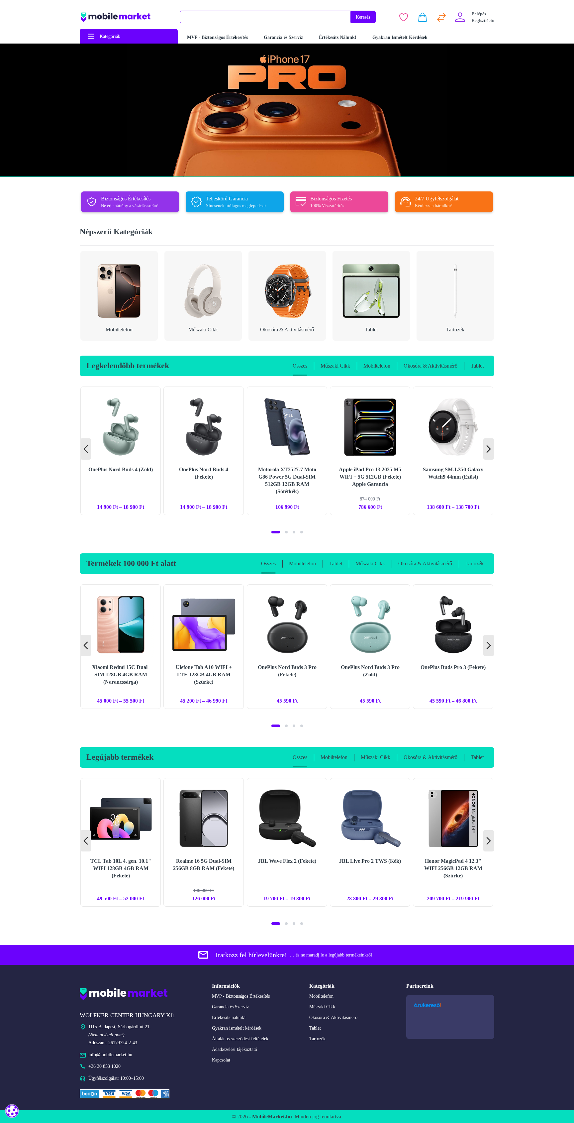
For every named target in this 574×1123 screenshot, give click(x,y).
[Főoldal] (125, 17)
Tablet (315, 1028)
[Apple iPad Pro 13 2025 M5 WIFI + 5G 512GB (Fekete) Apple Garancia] (370, 451)
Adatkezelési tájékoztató (234, 1049)
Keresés (363, 17)
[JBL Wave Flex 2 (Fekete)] (287, 842)
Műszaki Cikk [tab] (335, 366)
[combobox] (265, 17)
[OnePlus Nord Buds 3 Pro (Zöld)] (370, 647)
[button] (275, 532)
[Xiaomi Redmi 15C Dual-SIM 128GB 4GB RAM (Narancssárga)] (120, 647)
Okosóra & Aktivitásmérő (333, 1017)
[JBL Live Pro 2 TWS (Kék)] (370, 842)
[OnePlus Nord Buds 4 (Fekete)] (203, 451)
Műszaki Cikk (322, 1006)
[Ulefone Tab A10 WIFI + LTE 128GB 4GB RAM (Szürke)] (203, 647)
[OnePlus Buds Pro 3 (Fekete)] (453, 647)
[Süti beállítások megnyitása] (12, 1111)
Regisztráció (483, 20)
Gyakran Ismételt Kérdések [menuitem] (400, 37)
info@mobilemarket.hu (110, 1054)
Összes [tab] (300, 366)
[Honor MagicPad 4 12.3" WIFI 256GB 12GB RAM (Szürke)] (453, 842)
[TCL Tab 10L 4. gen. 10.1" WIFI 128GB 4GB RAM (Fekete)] (120, 842)
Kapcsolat (221, 1060)
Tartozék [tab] (474, 563)
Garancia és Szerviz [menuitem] (283, 37)
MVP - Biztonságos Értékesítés (241, 996)
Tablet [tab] (477, 366)
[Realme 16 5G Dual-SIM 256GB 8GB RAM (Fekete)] (203, 842)
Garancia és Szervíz (230, 1006)
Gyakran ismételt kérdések (236, 1028)
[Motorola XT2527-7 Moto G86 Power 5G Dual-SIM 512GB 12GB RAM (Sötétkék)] (287, 451)
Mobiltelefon (321, 996)
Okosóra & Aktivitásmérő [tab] (430, 366)
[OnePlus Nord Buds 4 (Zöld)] (120, 451)
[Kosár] (422, 17)
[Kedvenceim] (403, 17)
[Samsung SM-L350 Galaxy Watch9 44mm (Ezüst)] (453, 451)
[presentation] (85, 449)
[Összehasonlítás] (441, 17)
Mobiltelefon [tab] (376, 366)
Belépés (479, 13)
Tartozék (317, 1038)
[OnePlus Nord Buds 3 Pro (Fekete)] (287, 647)
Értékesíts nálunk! (229, 1017)
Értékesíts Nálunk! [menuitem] (337, 37)
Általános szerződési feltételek (240, 1038)
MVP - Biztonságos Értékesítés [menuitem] (217, 37)
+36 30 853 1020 (104, 1066)
